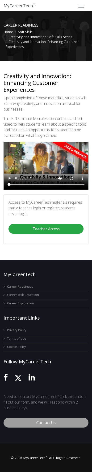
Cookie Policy (16, 347)
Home (8, 32)
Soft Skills (25, 32)
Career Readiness (20, 286)
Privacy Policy (16, 330)
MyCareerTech (19, 5)
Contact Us (46, 422)
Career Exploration (20, 303)
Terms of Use (16, 338)
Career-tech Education (23, 295)
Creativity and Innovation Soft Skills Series (40, 37)
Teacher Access (46, 228)
